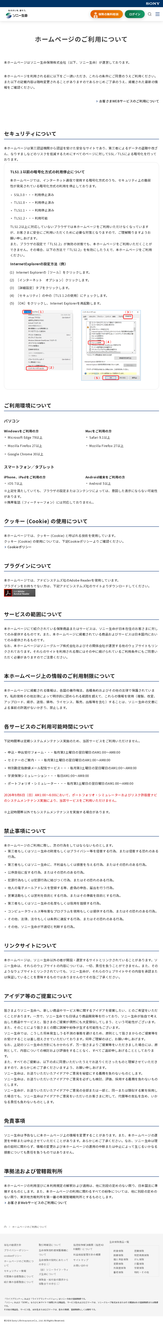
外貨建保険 (120, 1267)
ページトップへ (154, 1320)
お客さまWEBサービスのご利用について (129, 101)
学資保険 (139, 1267)
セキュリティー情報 (15, 1270)
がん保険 (139, 1259)
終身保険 (118, 1250)
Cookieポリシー (20, 546)
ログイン (134, 14)
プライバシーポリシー (16, 1250)
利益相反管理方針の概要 (87, 1254)
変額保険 (118, 1263)
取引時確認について (50, 1244)
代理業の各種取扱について (19, 1276)
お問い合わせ (80, 1265)
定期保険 (139, 1250)
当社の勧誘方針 (12, 1244)
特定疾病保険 (141, 1255)
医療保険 (118, 1255)
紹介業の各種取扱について (19, 1282)
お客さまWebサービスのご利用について (37, 1202)
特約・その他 (141, 1272)
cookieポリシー (13, 1255)
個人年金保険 (121, 1259)
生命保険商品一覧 (119, 1241)
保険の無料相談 (108, 14)
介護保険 (139, 1263)
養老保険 (118, 1272)
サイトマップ (80, 1260)
